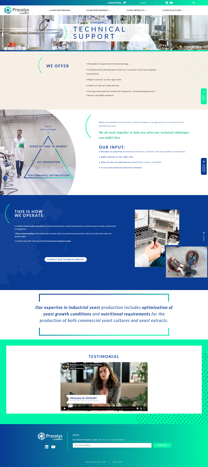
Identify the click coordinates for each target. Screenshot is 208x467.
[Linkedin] (166, 2)
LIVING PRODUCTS (135, 10)
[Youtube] (171, 2)
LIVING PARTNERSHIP (59, 10)
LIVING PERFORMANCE (97, 10)
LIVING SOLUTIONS (171, 10)
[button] (194, 3)
